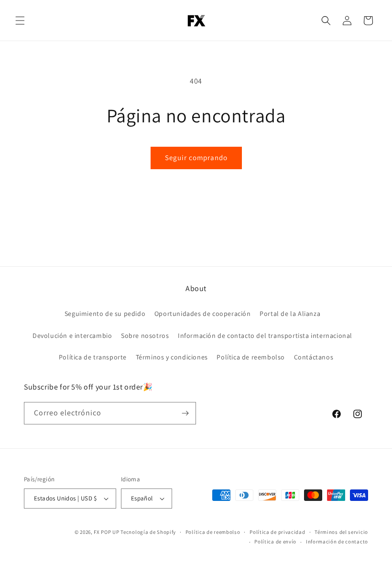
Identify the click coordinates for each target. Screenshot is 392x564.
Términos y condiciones (172, 357)
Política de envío (275, 541)
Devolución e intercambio (72, 335)
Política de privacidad (277, 532)
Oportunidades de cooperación (202, 313)
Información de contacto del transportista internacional (265, 335)
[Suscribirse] (185, 413)
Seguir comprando (196, 157)
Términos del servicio (341, 532)
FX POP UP (106, 532)
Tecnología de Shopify (148, 532)
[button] (20, 20)
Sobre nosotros (145, 335)
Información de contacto (337, 541)
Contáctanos (314, 357)
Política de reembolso (251, 357)
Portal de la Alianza (290, 313)
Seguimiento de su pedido (105, 313)
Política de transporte (93, 357)
